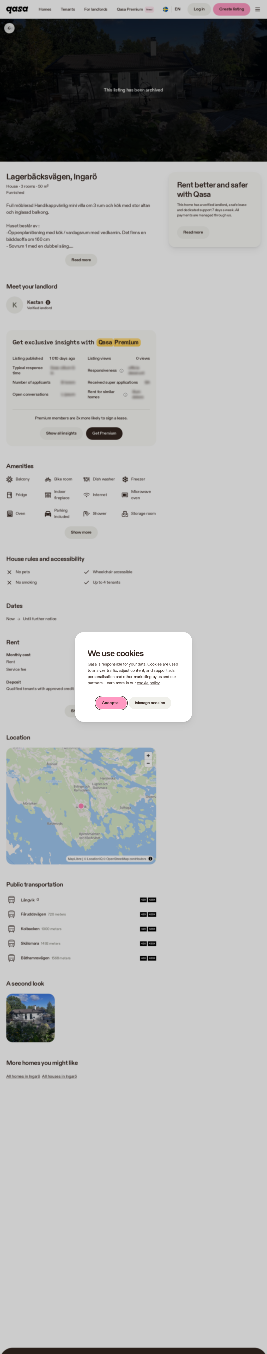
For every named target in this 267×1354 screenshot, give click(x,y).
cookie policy (148, 683)
